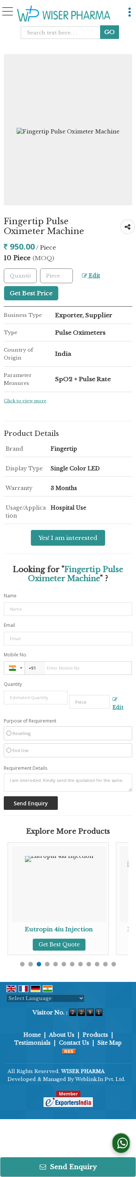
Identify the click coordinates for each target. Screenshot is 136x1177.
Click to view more (25, 400)
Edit (93, 276)
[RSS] (69, 1050)
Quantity (13, 684)
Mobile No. (15, 654)
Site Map (109, 1042)
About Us (61, 1034)
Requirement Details (25, 768)
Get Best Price (31, 293)
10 (97, 964)
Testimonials (32, 1042)
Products (95, 1034)
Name (10, 595)
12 (113, 964)
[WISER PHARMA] (63, 14)
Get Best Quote (59, 944)
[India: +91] (14, 668)
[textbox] (63, 32)
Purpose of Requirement (30, 721)
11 (105, 964)
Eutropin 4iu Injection (59, 929)
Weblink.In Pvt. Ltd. (100, 1079)
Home (32, 1034)
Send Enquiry (72, 1167)
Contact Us (74, 1042)
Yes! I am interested (68, 537)
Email (9, 625)
